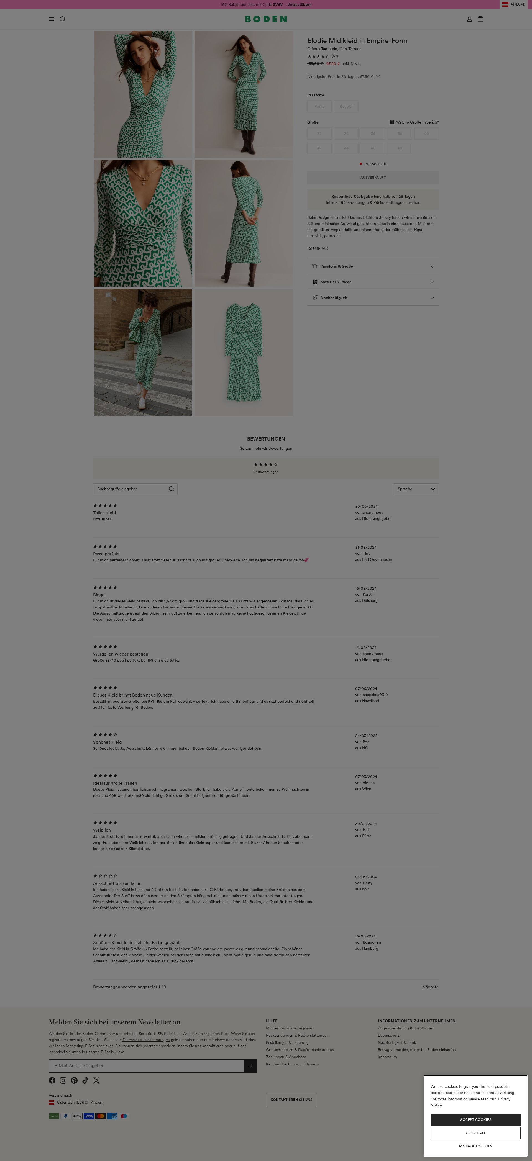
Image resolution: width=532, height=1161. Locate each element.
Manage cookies (475, 1146)
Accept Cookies (475, 1120)
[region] (476, 1116)
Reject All (475, 1133)
